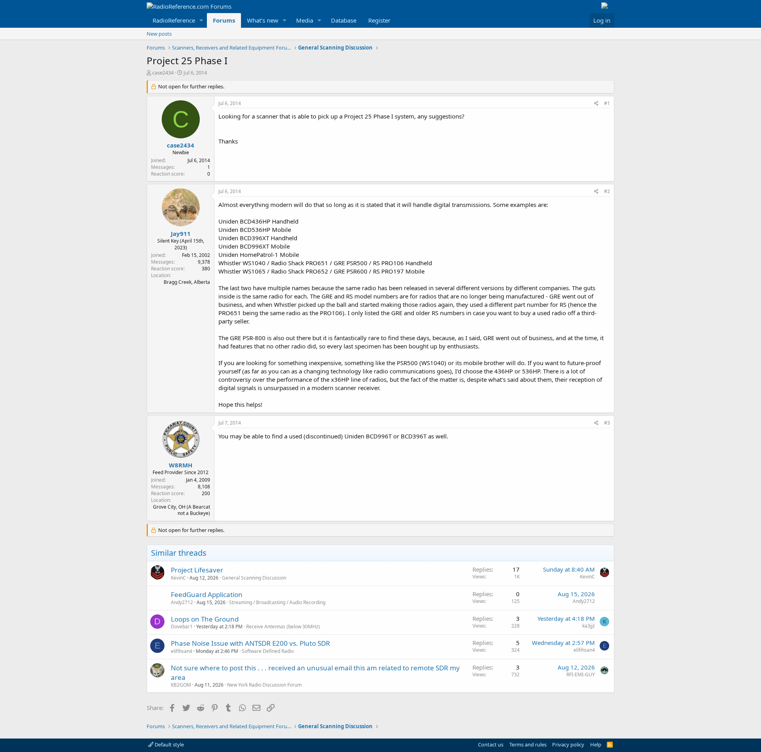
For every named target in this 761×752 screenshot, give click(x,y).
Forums (224, 20)
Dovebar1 (182, 626)
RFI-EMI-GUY (580, 674)
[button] (201, 20)
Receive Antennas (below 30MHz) (283, 626)
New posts (159, 33)
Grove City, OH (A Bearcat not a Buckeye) (181, 510)
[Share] (596, 103)
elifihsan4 (181, 651)
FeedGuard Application (207, 594)
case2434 (163, 72)
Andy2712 (182, 602)
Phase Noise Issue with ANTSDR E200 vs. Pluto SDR (250, 643)
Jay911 (181, 233)
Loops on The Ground (205, 619)
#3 (607, 422)
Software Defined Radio (268, 651)
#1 (607, 103)
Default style (168, 744)
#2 (607, 191)
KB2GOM (181, 684)
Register (379, 20)
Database (343, 20)
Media (304, 20)
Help (595, 744)
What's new (262, 20)
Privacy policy (568, 744)
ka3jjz (588, 625)
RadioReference (174, 20)
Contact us (490, 744)
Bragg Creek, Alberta (187, 282)
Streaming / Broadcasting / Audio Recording (277, 602)
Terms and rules (528, 744)
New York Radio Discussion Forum (264, 684)
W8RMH (180, 465)
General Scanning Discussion (254, 577)
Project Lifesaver (197, 569)
